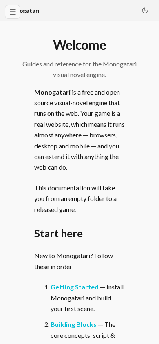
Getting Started (75, 287)
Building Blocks (74, 324)
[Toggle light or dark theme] (145, 11)
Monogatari (23, 10)
